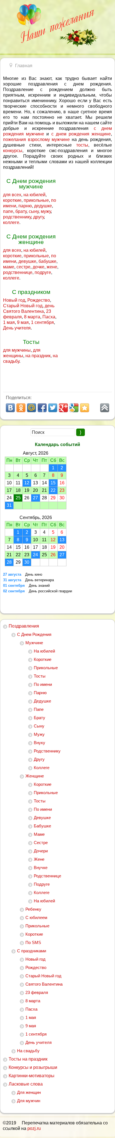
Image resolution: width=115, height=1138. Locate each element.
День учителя (38, 1042)
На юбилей (44, 651)
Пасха (31, 1009)
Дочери (41, 851)
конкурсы (12, 150)
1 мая (30, 1017)
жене (52, 267)
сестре (23, 267)
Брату (39, 717)
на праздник (38, 355)
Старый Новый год (43, 975)
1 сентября (36, 1034)
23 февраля (36, 992)
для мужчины (17, 350)
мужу (46, 211)
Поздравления (24, 626)
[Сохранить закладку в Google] (74, 407)
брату (21, 211)
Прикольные (46, 667)
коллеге (11, 222)
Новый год (35, 959)
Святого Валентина (44, 984)
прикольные (36, 200)
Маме (39, 834)
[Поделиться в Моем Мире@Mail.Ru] (31, 407)
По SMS (33, 942)
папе (8, 211)
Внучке (40, 867)
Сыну (39, 726)
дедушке (43, 205)
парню (25, 205)
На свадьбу (28, 1050)
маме (8, 267)
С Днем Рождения (34, 634)
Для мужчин (28, 1100)
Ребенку (33, 909)
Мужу (39, 734)
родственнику (17, 217)
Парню (40, 692)
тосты (82, 145)
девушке (27, 261)
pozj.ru (34, 1128)
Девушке (42, 817)
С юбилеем (36, 917)
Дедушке (42, 701)
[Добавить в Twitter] (52, 407)
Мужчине (34, 642)
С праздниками (31, 950)
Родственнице (47, 875)
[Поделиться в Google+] (63, 407)
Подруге (42, 884)
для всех (12, 194)
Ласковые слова (26, 1084)
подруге (43, 272)
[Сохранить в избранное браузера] (84, 407)
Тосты (39, 676)
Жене (39, 859)
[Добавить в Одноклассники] (20, 407)
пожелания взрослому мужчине (36, 139)
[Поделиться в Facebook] (42, 407)
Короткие (42, 659)
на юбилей (34, 194)
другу (38, 217)
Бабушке (42, 826)
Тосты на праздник (28, 1059)
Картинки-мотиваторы (31, 1075)
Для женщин (29, 1092)
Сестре (41, 842)
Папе (39, 709)
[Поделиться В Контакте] (10, 407)
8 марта (32, 1000)
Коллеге (41, 767)
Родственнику (47, 751)
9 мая (30, 1025)
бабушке (47, 261)
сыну (34, 211)
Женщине (34, 776)
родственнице (17, 272)
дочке (38, 267)
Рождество (35, 967)
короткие (12, 200)
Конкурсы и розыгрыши (33, 1067)
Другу (39, 759)
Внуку (39, 742)
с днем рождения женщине (81, 134)
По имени (43, 684)
